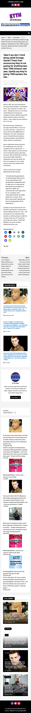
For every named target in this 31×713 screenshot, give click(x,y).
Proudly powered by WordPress (15, 708)
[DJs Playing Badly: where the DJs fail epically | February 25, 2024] (15, 562)
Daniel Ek (14, 82)
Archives (5, 410)
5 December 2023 (16, 81)
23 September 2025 (8, 315)
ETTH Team (7, 81)
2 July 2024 (7, 362)
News (23, 81)
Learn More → (15, 397)
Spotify (22, 82)
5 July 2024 (7, 331)
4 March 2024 (9, 694)
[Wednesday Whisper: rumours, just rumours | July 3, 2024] (15, 465)
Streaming (10, 84)
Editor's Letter (8, 611)
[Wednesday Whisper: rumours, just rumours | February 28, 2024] (15, 541)
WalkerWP (23, 710)
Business (9, 82)
